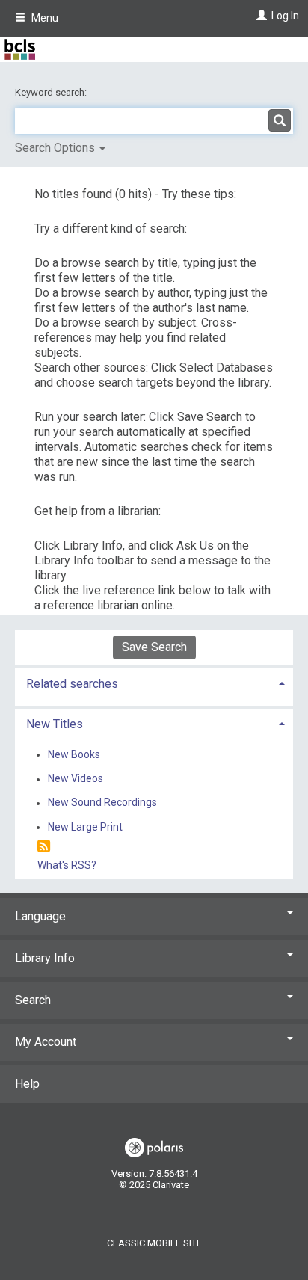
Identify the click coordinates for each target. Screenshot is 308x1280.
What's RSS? (66, 865)
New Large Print (85, 827)
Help (27, 1084)
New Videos (75, 779)
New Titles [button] (54, 724)
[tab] (154, 682)
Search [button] (33, 1000)
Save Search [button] (154, 647)
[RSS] (43, 847)
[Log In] (260, 16)
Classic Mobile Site (154, 1243)
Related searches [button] (72, 684)
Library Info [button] (45, 958)
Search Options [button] (56, 148)
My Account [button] (45, 1042)
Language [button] (40, 916)
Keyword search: (52, 92)
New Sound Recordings (102, 803)
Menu (43, 18)
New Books (74, 754)
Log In (285, 16)
